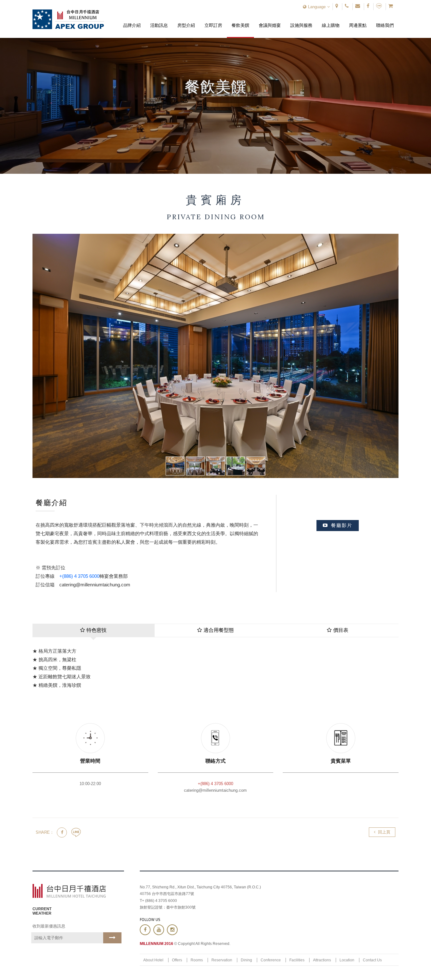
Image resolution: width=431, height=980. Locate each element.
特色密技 (96, 630)
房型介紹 (186, 20)
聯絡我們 (385, 20)
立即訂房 (213, 20)
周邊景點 (358, 20)
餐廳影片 (341, 525)
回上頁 (384, 832)
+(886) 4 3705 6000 (79, 576)
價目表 (340, 630)
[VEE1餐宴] (175, 466)
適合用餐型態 (219, 630)
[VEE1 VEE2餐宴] (215, 466)
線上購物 (330, 20)
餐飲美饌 (240, 20)
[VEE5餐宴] (255, 466)
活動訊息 (159, 20)
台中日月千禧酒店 (68, 19)
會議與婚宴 (270, 20)
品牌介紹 (132, 20)
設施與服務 (301, 20)
